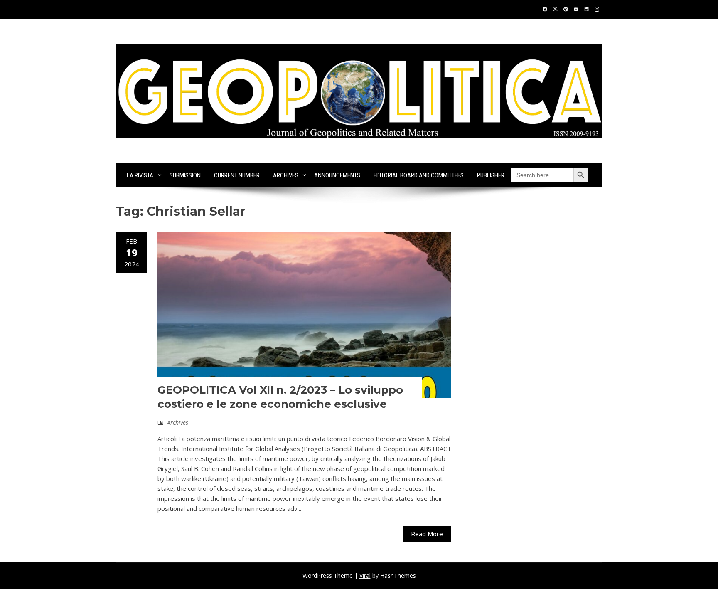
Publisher (490, 175)
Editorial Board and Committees (419, 175)
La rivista (140, 175)
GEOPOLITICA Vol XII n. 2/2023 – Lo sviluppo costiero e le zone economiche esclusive (280, 397)
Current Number (237, 175)
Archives (285, 175)
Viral (365, 575)
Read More (427, 534)
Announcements (337, 175)
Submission (185, 175)
